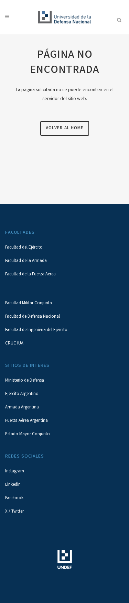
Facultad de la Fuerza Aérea (30, 274)
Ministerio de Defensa (24, 380)
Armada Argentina (22, 407)
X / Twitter (14, 511)
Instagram (14, 471)
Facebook (14, 498)
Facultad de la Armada (26, 261)
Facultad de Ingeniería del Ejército (36, 330)
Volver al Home (65, 128)
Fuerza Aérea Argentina (26, 421)
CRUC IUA (14, 343)
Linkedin (13, 485)
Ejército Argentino (22, 394)
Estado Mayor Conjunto (27, 434)
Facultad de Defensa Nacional (32, 317)
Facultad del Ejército (24, 247)
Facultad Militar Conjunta (28, 303)
